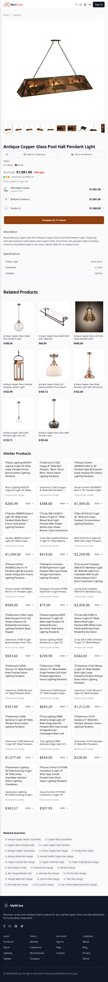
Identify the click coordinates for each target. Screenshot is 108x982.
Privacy (86, 953)
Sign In (98, 4)
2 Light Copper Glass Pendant (56, 845)
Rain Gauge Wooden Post (20, 873)
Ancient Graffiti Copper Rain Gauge (56, 856)
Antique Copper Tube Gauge (21, 850)
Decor (6, 947)
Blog (85, 947)
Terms (86, 958)
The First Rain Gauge (76, 873)
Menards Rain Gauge (49, 873)
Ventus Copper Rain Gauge (55, 850)
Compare (35, 958)
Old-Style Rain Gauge (18, 884)
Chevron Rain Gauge (49, 879)
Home (6, 15)
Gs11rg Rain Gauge (44, 884)
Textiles (7, 958)
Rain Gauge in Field (17, 867)
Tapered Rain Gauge (43, 867)
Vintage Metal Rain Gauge (20, 879)
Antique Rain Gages (84, 850)
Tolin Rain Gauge (75, 879)
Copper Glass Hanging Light (21, 845)
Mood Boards (37, 953)
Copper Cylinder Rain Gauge (21, 862)
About (86, 941)
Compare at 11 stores (54, 220)
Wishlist (34, 941)
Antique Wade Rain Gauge (20, 856)
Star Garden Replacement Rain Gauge (79, 884)
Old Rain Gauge (67, 867)
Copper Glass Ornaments (60, 839)
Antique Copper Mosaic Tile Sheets (24, 839)
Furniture (8, 941)
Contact (60, 953)
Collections (35, 947)
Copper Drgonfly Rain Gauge (85, 862)
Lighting (17, 15)
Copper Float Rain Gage (53, 862)
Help (58, 947)
